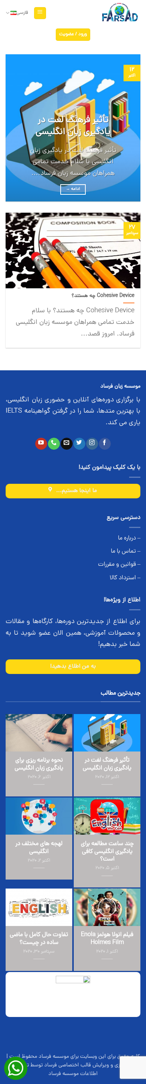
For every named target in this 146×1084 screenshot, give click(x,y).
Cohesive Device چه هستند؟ (103, 296)
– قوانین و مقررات (119, 564)
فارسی (22, 12)
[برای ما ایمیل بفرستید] (66, 444)
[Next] (12, 128)
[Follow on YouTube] (41, 444)
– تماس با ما (125, 551)
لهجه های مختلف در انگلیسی (39, 848)
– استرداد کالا (125, 578)
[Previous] (128, 128)
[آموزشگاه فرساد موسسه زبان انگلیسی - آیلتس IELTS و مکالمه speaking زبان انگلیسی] (119, 13)
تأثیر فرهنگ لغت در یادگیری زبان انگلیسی (73, 127)
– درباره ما (129, 538)
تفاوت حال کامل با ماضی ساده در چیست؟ (39, 939)
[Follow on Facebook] (104, 444)
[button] (40, 13)
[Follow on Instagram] (92, 444)
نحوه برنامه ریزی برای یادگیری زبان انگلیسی (39, 764)
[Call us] (54, 444)
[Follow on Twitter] (79, 444)
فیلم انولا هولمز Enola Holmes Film (107, 939)
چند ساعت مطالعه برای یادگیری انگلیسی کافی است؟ (107, 851)
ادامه (73, 189)
